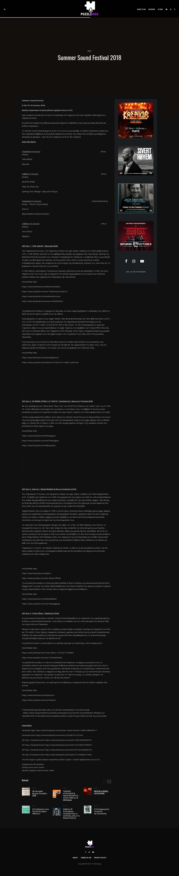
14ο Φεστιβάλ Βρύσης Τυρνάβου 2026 (39, 793)
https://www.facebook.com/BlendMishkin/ (39, 599)
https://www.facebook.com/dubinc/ (36, 573)
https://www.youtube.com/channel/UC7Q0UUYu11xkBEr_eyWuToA (50, 362)
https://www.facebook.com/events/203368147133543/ (59, 735)
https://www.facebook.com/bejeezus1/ (38, 695)
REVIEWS (152, 9)
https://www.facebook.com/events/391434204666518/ (68, 750)
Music (89, 51)
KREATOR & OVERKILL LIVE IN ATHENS (101, 792)
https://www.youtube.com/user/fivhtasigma (40, 440)
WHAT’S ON (141, 9)
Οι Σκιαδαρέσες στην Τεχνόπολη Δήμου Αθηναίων (40, 811)
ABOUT (75, 858)
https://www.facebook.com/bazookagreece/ (40, 357)
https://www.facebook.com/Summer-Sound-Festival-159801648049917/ (66, 730)
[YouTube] (166, 8)
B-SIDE (160, 9)
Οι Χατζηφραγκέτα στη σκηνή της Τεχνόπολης (101, 811)
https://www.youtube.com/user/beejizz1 (39, 700)
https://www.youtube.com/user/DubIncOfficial (41, 578)
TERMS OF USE (86, 858)
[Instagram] (171, 8)
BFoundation (38, 764)
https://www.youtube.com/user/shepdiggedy (41, 603)
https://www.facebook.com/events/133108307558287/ (68, 745)
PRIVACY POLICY (100, 858)
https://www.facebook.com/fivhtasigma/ (39, 435)
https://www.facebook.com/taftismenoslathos (41, 286)
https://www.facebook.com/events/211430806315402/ (68, 754)
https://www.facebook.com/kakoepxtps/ (39, 445)
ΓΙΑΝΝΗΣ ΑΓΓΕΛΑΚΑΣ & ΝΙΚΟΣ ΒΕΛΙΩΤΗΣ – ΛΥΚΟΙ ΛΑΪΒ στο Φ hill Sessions (71, 795)
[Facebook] (175, 8)
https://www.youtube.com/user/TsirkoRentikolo (42, 657)
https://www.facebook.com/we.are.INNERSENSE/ (42, 301)
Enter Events (38, 767)
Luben (51, 770)
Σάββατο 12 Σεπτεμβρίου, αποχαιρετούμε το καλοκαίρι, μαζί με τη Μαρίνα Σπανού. (71, 813)
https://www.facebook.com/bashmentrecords (41, 296)
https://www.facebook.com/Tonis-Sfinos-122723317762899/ (48, 652)
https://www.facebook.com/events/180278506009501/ (68, 740)
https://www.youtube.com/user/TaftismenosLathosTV (45, 291)
